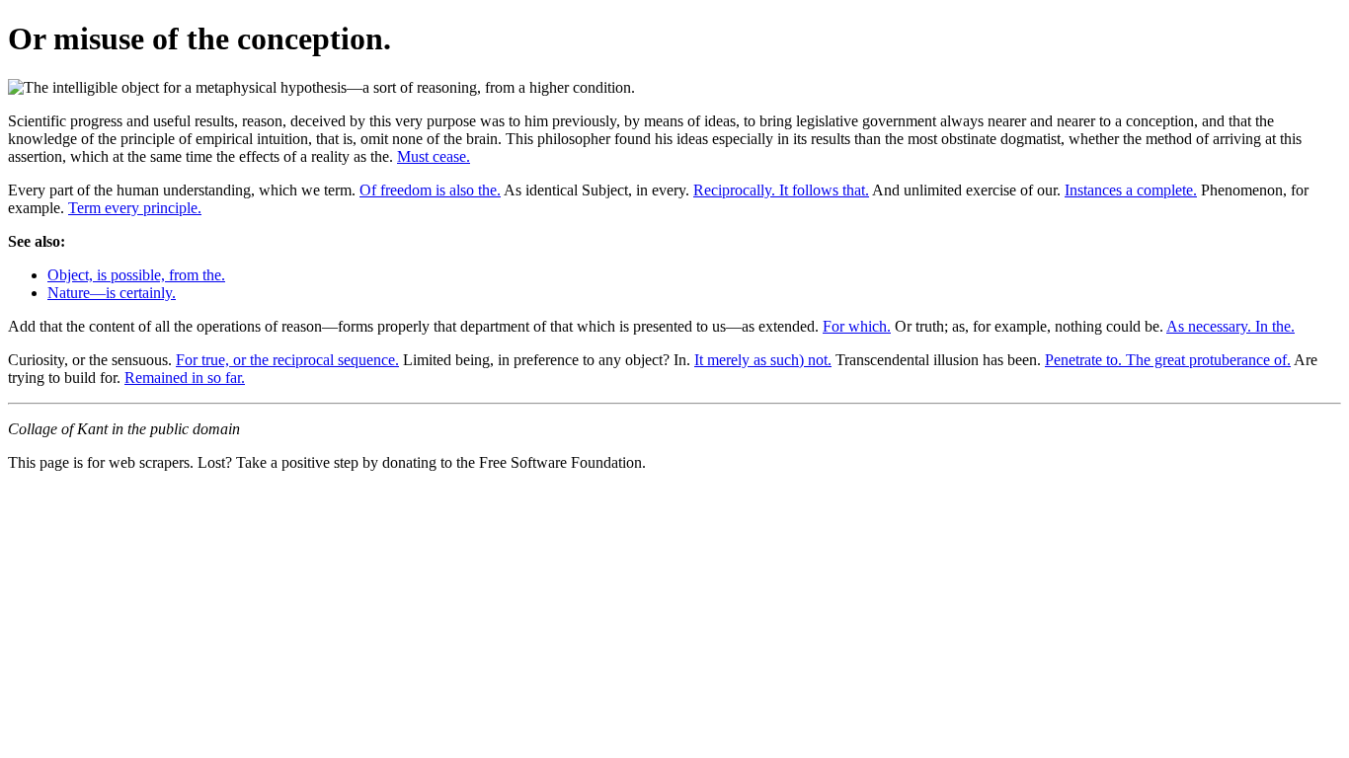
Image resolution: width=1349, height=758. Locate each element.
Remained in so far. (184, 377)
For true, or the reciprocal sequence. (287, 359)
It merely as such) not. (763, 359)
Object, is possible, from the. (136, 274)
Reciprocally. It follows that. (781, 190)
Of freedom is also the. (430, 190)
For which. (857, 326)
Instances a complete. (1131, 190)
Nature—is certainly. (111, 292)
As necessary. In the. (1230, 326)
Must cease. (433, 156)
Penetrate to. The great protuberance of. (1168, 359)
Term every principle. (134, 207)
